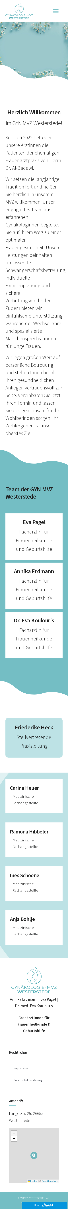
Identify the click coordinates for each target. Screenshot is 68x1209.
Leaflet (34, 1180)
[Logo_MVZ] (19, 5)
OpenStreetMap (50, 1180)
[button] (34, 1155)
